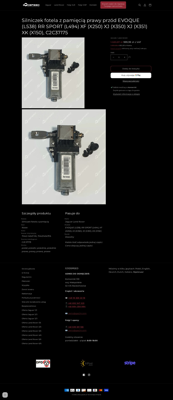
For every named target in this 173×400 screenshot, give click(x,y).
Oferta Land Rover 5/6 (31, 339)
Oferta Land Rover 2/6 (31, 327)
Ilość (112, 52)
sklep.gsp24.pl (82, 394)
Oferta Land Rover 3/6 (31, 331)
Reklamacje (27, 294)
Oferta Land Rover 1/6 (31, 323)
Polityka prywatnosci (31, 298)
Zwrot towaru (28, 289)
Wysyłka (25, 285)
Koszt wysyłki (116, 48)
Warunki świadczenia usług (34, 302)
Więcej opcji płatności (131, 81)
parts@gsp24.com (77, 313)
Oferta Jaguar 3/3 (29, 318)
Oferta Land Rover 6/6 (32, 343)
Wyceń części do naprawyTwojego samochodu (113, 5)
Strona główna (28, 269)
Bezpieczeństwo (29, 306)
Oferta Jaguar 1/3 (29, 310)
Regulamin (26, 277)
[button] (139, 5)
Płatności (26, 281)
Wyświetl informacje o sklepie (126, 94)
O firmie (25, 273)
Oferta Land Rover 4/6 (32, 335)
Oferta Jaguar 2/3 (29, 314)
